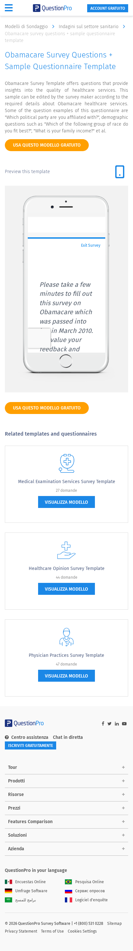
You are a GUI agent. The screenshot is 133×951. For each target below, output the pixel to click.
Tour (12, 767)
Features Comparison (30, 821)
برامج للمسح (25, 900)
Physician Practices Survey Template (66, 655)
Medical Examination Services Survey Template (66, 481)
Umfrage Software (31, 891)
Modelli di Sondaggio (27, 26)
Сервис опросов (90, 891)
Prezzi (14, 808)
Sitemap (114, 923)
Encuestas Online (30, 882)
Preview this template (27, 171)
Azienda (16, 849)
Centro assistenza (29, 737)
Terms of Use (52, 931)
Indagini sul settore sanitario (89, 26)
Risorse (16, 794)
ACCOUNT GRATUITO (107, 8)
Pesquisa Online (89, 882)
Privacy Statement (21, 931)
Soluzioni (17, 835)
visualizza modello (66, 502)
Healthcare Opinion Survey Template (67, 568)
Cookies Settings (82, 931)
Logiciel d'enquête (91, 900)
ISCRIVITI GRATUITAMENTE (30, 745)
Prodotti (16, 781)
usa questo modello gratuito (47, 145)
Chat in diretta (68, 737)
